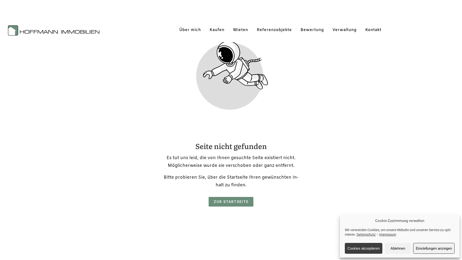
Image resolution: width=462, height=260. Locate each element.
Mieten (240, 29)
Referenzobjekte (274, 29)
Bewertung (312, 29)
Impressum (387, 234)
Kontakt (373, 29)
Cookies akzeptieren (363, 248)
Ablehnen (398, 248)
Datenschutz (366, 234)
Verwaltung (345, 29)
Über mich (190, 29)
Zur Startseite (231, 202)
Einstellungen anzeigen (434, 248)
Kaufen (217, 29)
